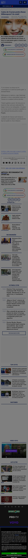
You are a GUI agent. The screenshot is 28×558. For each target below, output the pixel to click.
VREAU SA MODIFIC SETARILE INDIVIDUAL (14, 555)
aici (13, 539)
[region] (14, 542)
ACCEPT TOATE (14, 553)
